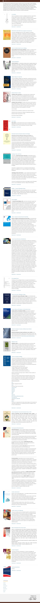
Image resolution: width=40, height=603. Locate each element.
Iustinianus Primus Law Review (16, 92)
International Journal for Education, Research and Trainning (21, 133)
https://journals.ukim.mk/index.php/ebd (28, 335)
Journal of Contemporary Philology (17, 356)
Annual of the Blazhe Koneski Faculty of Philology (19, 48)
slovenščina (5, 588)
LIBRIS (13, 392)
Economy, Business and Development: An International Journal (21, 309)
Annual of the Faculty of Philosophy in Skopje (18, 294)
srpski (4, 591)
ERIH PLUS (13, 389)
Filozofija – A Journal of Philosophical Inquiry (18, 188)
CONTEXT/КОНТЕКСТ (15, 61)
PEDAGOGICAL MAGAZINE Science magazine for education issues (22, 30)
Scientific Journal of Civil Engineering (17, 510)
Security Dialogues (14, 199)
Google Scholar (14, 387)
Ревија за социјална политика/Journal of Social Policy (20, 216)
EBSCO (13, 400)
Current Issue (18, 26)
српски (4, 590)
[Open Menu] (3, 1)
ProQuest (13, 388)
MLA (12, 382)
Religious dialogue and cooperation (17, 76)
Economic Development (15, 549)
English (4, 582)
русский (4, 587)
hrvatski (4, 584)
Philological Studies (14, 341)
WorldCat (13, 391)
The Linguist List (14, 397)
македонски (5, 585)
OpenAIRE (13, 394)
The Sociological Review (15, 278)
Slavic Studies (14, 121)
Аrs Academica (14, 14)
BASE (12, 393)
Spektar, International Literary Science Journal (19, 527)
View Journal (14, 26)
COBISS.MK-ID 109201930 (16, 398)
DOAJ (12, 384)
